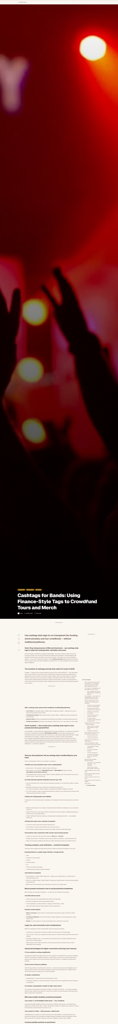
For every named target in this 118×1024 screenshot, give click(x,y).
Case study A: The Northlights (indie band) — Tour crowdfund (93, 764)
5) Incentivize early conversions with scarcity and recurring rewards (93, 720)
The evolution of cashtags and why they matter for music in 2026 (92, 689)
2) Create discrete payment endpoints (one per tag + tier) (93, 709)
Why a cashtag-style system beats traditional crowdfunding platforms (93, 693)
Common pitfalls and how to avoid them (92, 771)
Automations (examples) (92, 730)
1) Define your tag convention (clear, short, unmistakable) (93, 706)
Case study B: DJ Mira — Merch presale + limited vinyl (93, 768)
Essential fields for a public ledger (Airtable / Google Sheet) (93, 727)
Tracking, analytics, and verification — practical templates (92, 723)
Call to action (88, 783)
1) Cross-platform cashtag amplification (93, 747)
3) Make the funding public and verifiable (93, 712)
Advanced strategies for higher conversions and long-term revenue (93, 743)
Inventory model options (92, 737)
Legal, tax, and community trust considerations (91, 740)
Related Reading (91, 785)
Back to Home (23, 2)
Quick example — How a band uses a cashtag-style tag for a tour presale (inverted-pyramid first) (92, 697)
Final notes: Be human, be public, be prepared (92, 781)
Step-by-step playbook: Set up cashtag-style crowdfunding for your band (92, 702)
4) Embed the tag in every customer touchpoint (93, 715)
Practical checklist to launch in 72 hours (92, 777)
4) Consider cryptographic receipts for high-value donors (93, 756)
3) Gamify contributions (92, 752)
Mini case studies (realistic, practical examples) (91, 760)
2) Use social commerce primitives (92, 750)
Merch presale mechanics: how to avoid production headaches (92, 733)
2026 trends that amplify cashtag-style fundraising (92, 774)
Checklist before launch (92, 736)
